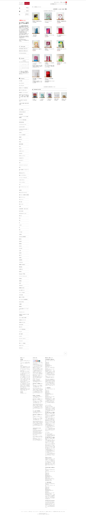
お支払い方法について (42, 511)
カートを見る (64, 2)
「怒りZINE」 (35, 35)
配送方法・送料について (49, 511)
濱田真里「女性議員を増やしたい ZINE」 (64, 21)
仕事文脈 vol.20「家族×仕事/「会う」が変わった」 (41, 48)
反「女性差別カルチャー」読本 (62, 35)
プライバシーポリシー (36, 511)
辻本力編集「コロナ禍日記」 (37, 78)
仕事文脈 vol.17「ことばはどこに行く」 (63, 62)
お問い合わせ (30, 511)
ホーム (22, 511)
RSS (61, 511)
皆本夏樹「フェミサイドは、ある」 (51, 35)
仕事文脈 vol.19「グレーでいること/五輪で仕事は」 (66, 48)
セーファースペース (48, 21)
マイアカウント (57, 2)
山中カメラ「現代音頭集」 (49, 78)
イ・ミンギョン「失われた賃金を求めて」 (40, 62)
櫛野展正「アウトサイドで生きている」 (51, 48)
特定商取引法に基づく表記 (56, 511)
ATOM (64, 511)
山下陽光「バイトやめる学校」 (50, 62)
